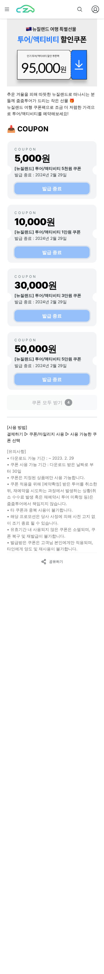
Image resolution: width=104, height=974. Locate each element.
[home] (25, 9)
